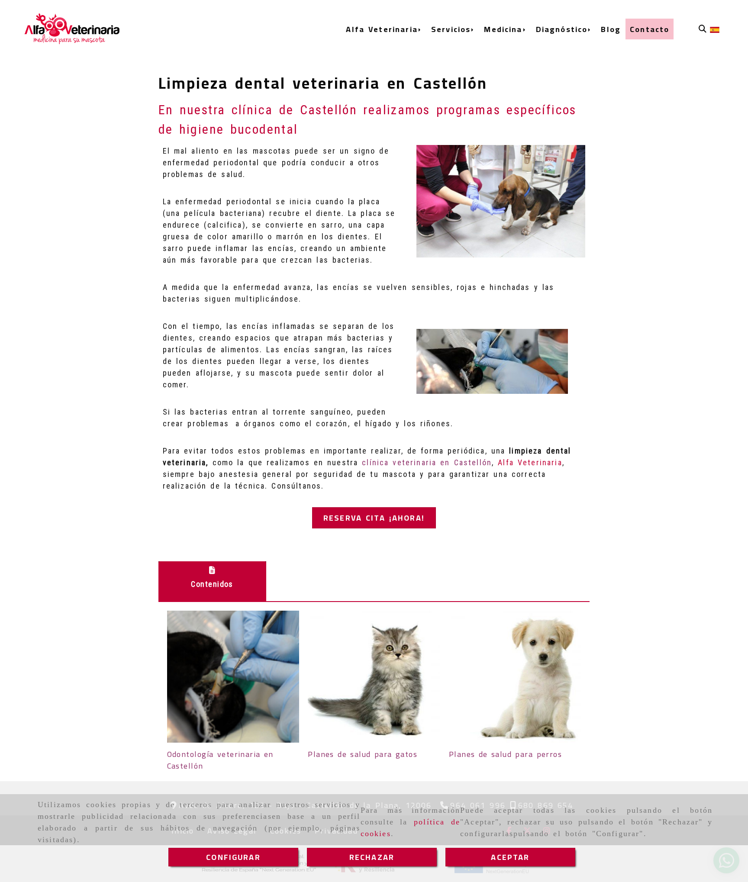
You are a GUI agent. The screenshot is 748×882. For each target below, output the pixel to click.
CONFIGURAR (233, 857)
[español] (714, 29)
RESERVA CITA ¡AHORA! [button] (374, 518)
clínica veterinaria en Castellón (427, 462)
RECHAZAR (371, 857)
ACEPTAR (510, 857)
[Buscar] (702, 28)
